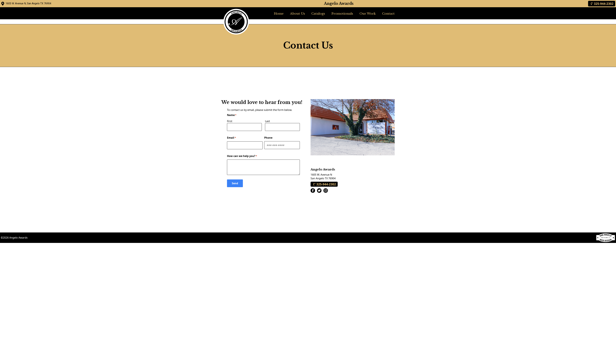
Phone (268, 137)
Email (231, 137)
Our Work (367, 13)
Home (279, 13)
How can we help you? (242, 156)
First (229, 121)
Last (267, 121)
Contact (388, 13)
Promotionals (342, 13)
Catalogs (318, 13)
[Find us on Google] (3, 4)
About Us (297, 13)
